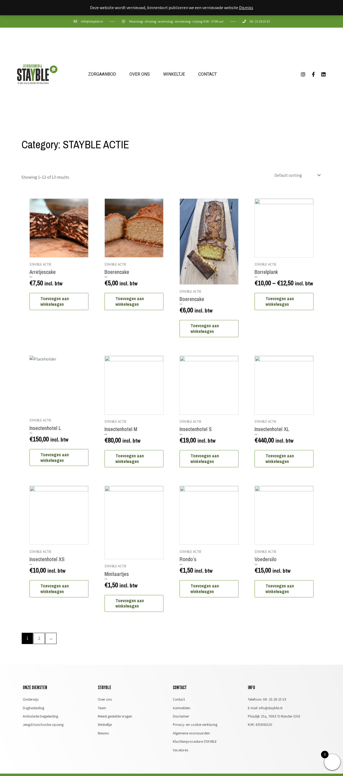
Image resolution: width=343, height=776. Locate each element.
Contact (207, 74)
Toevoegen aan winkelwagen (54, 301)
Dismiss (246, 7)
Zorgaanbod (102, 74)
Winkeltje (174, 74)
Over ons (139, 74)
